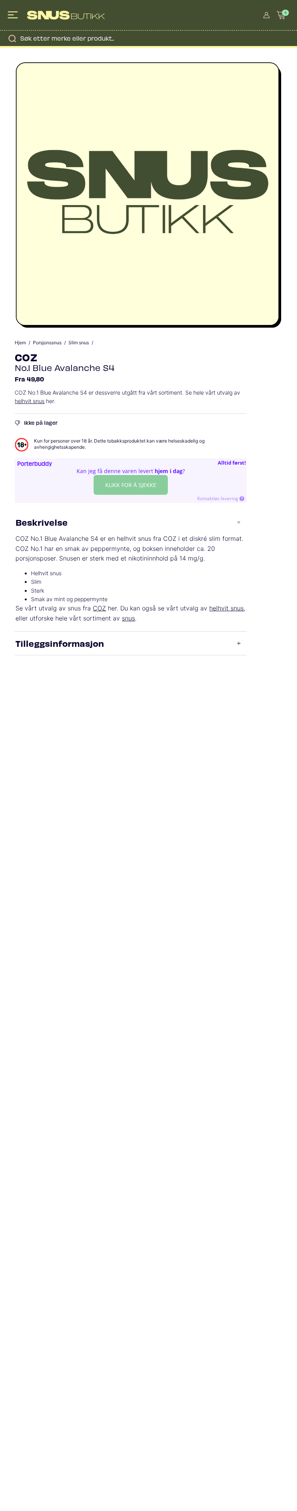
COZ (26, 357)
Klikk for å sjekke (130, 485)
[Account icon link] (266, 15)
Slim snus (78, 342)
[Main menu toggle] (13, 15)
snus (128, 618)
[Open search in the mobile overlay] (148, 38)
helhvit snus (29, 401)
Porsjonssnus (47, 342)
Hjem (20, 342)
